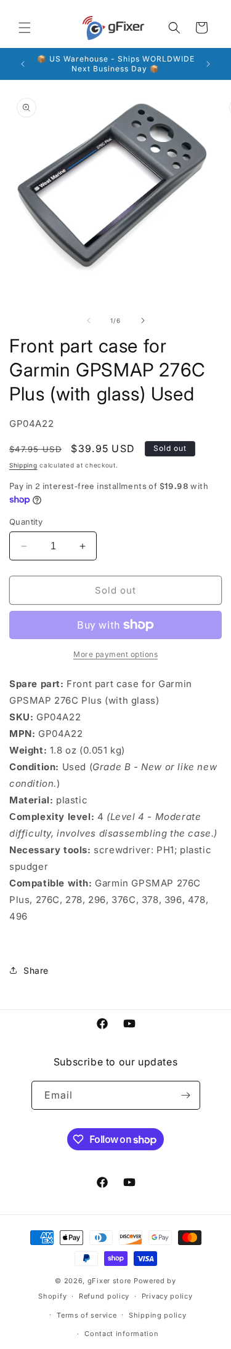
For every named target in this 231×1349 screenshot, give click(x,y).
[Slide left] (88, 320)
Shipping (23, 465)
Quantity (26, 522)
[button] (24, 27)
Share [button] (36, 970)
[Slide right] (142, 320)
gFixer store (109, 1280)
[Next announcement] (208, 64)
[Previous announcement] (22, 64)
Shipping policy (158, 1315)
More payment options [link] (115, 654)
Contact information (121, 1333)
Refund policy (104, 1296)
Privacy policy (167, 1296)
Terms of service (86, 1315)
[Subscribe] (186, 1095)
